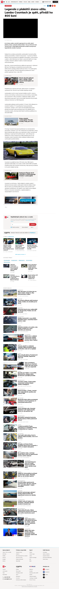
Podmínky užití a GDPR (34, 572)
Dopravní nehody (46, 555)
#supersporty (14, 260)
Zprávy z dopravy (46, 554)
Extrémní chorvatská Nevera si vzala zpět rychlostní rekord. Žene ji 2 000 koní (14, 277)
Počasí (37, 1)
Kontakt (31, 571)
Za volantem (21, 316)
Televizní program (33, 576)
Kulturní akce (45, 559)
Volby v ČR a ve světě (7, 552)
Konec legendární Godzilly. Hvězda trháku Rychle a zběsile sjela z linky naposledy (32, 267)
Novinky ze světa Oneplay (21, 579)
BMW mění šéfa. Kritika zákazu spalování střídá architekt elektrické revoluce (31, 533)
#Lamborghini (7, 260)
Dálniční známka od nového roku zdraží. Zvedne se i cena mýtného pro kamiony (28, 328)
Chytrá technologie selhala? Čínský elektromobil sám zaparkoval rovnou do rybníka (27, 494)
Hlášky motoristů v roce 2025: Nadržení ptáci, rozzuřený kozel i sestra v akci (27, 320)
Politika (4, 555)
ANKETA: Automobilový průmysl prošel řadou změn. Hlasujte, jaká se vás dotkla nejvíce (27, 475)
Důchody (4, 554)
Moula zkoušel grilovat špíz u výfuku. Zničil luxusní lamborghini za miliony (26, 80)
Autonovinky (27, 334)
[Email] (52, 6)
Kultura (4, 561)
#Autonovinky (7, 262)
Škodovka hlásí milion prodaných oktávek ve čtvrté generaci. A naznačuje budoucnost (28, 401)
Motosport (18, 576)
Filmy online (18, 571)
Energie (4, 559)
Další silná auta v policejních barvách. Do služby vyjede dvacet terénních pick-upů (31, 521)
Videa (29, 1)
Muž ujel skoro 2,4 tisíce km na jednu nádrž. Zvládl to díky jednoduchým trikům (27, 293)
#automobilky (29, 260)
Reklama (31, 569)
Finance (4, 557)
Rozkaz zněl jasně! (19, 559)
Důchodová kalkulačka (47, 557)
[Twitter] (50, 6)
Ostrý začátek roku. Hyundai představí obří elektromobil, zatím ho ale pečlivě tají (26, 410)
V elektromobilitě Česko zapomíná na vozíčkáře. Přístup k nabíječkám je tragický (27, 428)
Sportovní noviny (19, 557)
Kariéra (31, 574)
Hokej (31, 555)
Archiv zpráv (5, 571)
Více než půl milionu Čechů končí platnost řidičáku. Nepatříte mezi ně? (28, 356)
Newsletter (5, 574)
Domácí (19, 325)
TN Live (25, 1)
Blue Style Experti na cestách (21, 555)
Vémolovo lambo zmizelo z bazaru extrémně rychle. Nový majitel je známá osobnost (8, 248)
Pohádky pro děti (19, 572)
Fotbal (31, 552)
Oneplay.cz (32, 232)
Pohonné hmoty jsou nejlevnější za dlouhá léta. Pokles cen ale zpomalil (27, 311)
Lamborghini (8, 5)
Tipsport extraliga (33, 557)
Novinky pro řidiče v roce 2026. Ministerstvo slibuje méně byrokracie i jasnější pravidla (27, 374)
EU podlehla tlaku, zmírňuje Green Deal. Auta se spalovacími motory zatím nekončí (28, 454)
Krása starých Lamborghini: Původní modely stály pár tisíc (26, 120)
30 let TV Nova (32, 579)
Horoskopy (45, 552)
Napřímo (17, 554)
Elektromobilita (21, 389)
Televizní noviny (19, 552)
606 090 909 (7, 577)
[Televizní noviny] (7, 233)
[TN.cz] (3, 2)
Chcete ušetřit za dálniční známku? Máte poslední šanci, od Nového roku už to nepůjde (27, 347)
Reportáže (18, 561)
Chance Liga (32, 554)
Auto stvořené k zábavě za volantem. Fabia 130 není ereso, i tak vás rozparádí (31, 364)
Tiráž (3, 572)
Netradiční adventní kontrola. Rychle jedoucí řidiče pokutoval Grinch (27, 419)
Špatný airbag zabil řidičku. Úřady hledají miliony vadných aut (33, 277)
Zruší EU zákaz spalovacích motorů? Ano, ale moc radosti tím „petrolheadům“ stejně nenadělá (27, 484)
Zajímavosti (20, 290)
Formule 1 (18, 578)
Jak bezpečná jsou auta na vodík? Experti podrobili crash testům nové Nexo (30, 464)
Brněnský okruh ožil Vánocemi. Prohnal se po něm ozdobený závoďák (32, 247)
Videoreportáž (21, 380)
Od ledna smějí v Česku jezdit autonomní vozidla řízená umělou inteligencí (27, 383)
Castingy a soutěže (33, 578)
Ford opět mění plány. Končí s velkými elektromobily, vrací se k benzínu (28, 437)
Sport (32, 1)
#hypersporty (21, 260)
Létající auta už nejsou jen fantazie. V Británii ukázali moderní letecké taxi (26, 503)
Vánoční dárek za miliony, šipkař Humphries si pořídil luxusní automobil (20, 247)
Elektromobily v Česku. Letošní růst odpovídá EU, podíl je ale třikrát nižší (27, 392)
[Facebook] (48, 6)
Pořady (20, 1)
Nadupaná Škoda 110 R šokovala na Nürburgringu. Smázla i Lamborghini (27, 174)
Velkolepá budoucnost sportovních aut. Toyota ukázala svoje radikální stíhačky (14, 267)
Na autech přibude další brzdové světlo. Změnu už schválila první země (28, 302)
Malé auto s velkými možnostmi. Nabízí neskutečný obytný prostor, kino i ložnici (31, 338)
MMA (30, 561)
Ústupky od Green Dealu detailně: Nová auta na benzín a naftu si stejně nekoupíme (27, 445)
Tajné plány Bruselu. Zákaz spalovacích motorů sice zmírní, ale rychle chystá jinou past (27, 511)
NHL (30, 559)
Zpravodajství (14, 1)
